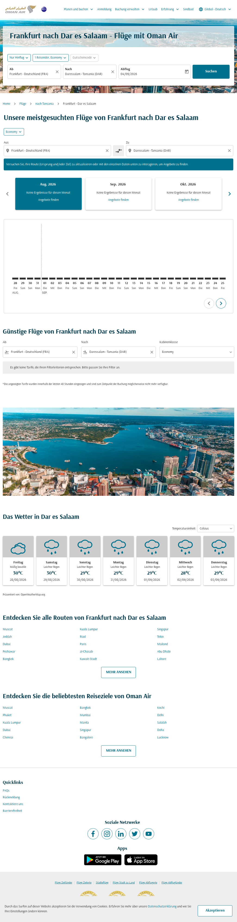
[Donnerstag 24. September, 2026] (215, 278)
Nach (68, 69)
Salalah (162, 722)
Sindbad (188, 9)
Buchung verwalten (130, 9)
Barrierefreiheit (12, 811)
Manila (84, 722)
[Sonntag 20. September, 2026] (186, 278)
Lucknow (162, 737)
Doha (160, 730)
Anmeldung (104, 9)
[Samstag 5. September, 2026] (75, 278)
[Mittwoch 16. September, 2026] (156, 278)
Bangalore (86, 737)
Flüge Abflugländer (172, 882)
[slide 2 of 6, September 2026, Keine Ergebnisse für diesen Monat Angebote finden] (118, 194)
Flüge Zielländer (63, 882)
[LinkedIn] (120, 833)
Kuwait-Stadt (88, 659)
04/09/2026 (129, 74)
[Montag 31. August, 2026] (37, 278)
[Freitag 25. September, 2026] (223, 278)
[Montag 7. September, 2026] (89, 278)
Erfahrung (170, 9)
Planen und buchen (79, 9)
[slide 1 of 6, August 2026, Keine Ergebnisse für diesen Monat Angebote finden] (48, 194)
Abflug (125, 69)
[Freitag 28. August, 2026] (15, 278)
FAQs (6, 790)
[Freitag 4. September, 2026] (67, 278)
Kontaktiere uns (13, 804)
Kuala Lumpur (89, 629)
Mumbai (85, 715)
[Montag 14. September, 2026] (141, 278)
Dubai (6, 644)
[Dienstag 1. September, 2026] (45, 278)
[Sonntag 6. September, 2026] (82, 278)
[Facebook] (93, 833)
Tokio (160, 637)
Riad (83, 637)
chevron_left (7, 194)
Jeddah (7, 637)
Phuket (7, 715)
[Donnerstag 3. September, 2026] (60, 278)
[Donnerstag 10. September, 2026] (112, 278)
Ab (11, 69)
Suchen (211, 71)
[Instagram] (106, 833)
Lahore (161, 659)
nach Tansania (44, 104)
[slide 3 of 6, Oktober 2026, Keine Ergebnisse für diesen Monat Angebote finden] (188, 194)
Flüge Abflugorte (148, 882)
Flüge (22, 104)
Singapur (162, 629)
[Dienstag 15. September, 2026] (149, 278)
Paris (83, 644)
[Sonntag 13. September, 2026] (134, 278)
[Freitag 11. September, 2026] (119, 278)
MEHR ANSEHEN (118, 672)
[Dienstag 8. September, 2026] (97, 278)
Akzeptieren (215, 910)
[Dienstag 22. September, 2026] (200, 278)
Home (6, 104)
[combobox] (31, 74)
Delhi (160, 715)
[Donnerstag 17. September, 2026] (163, 278)
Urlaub (153, 9)
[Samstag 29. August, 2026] (23, 278)
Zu (127, 142)
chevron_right (229, 194)
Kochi (160, 708)
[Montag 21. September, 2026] (193, 278)
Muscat (8, 629)
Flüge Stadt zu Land (124, 882)
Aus (6, 142)
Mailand (162, 644)
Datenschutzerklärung (162, 906)
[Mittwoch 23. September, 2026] (208, 278)
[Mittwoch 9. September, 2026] (104, 278)
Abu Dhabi (164, 651)
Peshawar (9, 651)
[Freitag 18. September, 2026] (171, 278)
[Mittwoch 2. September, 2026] (52, 278)
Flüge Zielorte (84, 882)
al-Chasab (86, 651)
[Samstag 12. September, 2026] (126, 278)
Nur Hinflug (16, 57)
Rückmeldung (11, 797)
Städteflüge (102, 882)
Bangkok (8, 659)
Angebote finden (48, 200)
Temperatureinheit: (184, 528)
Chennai (8, 737)
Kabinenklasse (168, 342)
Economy (11, 132)
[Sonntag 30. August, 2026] (30, 278)
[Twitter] (134, 833)
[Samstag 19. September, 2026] (178, 278)
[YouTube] (148, 833)
